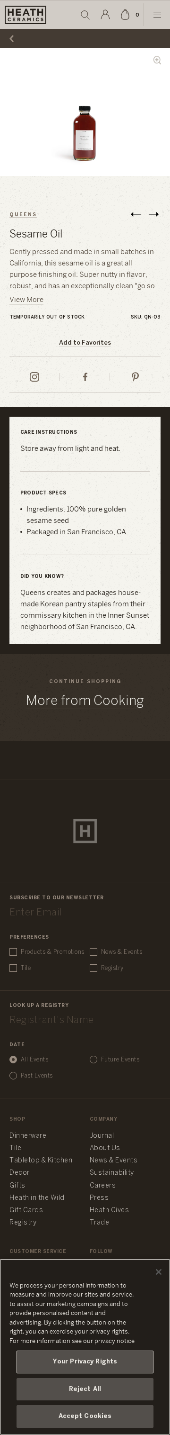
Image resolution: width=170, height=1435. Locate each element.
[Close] (158, 1271)
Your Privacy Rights (85, 1362)
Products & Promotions (53, 952)
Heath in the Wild (37, 1198)
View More (26, 300)
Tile (26, 968)
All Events (34, 1059)
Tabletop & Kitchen (40, 1161)
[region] (85, 1347)
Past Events (37, 1076)
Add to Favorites (85, 343)
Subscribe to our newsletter (56, 898)
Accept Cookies (85, 1416)
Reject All (85, 1389)
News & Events (122, 952)
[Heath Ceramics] (85, 831)
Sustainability (112, 1173)
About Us (105, 1148)
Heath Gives (109, 1210)
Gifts (17, 1186)
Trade (100, 1223)
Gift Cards (26, 1210)
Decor (19, 1173)
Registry (112, 968)
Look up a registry (38, 1006)
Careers (103, 1186)
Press (99, 1198)
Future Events (120, 1059)
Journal (102, 1136)
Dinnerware (27, 1136)
